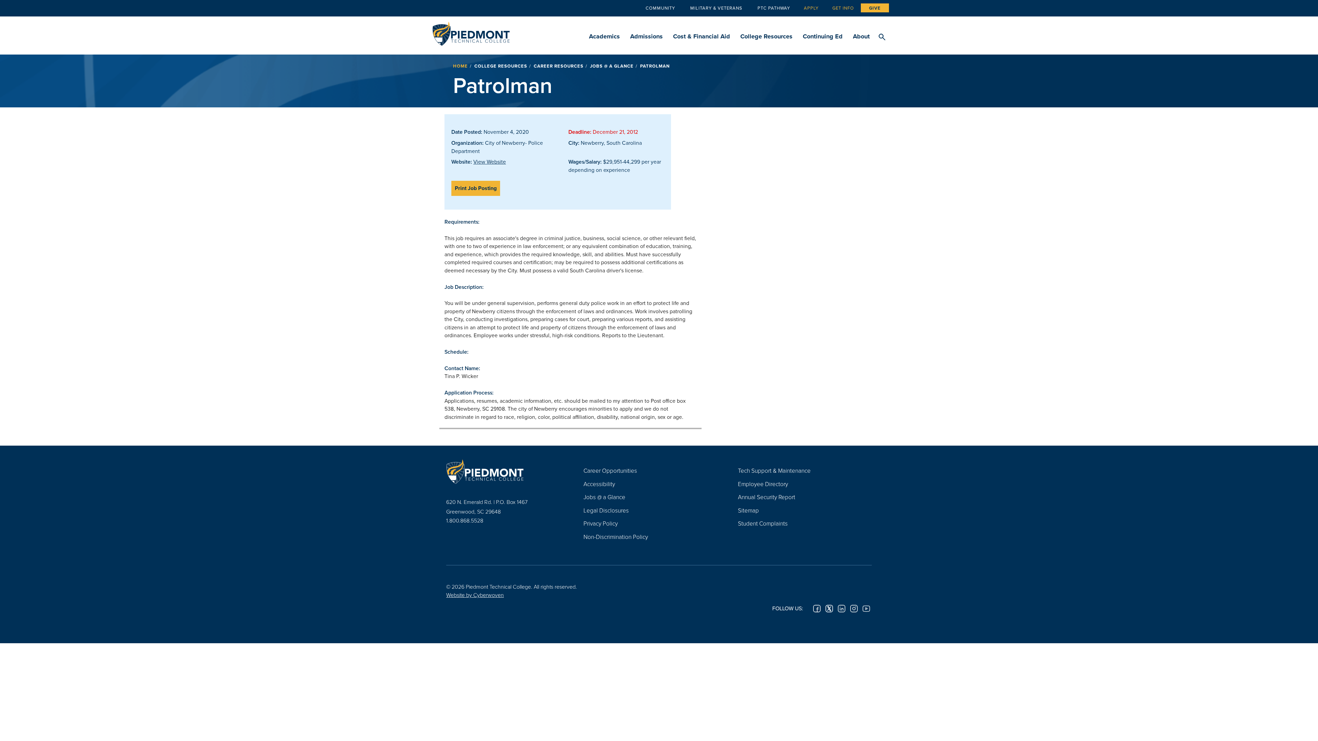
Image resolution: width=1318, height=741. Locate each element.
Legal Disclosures (606, 510)
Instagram (854, 608)
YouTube (866, 608)
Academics (604, 36)
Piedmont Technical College (471, 31)
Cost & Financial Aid (701, 36)
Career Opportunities (610, 470)
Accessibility (599, 484)
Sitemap (748, 510)
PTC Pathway (774, 8)
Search (882, 37)
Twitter (829, 608)
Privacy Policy (600, 523)
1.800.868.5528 (464, 520)
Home (460, 66)
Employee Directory (763, 484)
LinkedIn (841, 608)
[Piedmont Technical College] (504, 471)
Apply (811, 8)
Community (660, 8)
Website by (475, 595)
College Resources (766, 36)
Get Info (843, 8)
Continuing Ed (823, 36)
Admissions (646, 36)
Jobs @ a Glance (612, 66)
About (861, 36)
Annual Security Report (766, 497)
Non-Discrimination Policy (615, 537)
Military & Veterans (716, 8)
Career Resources (558, 66)
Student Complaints (763, 523)
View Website (489, 161)
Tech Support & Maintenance (774, 470)
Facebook (817, 608)
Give (875, 8)
